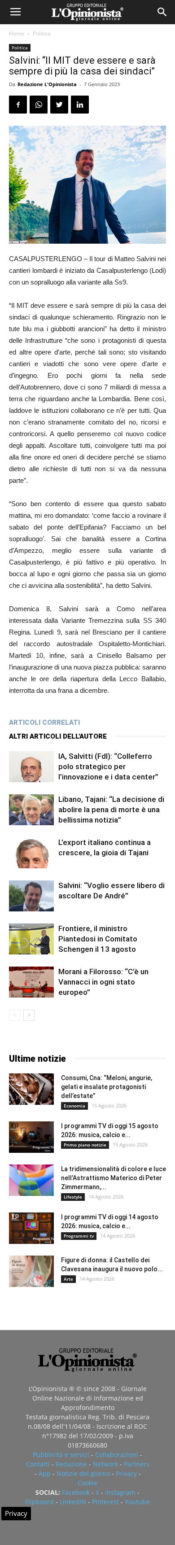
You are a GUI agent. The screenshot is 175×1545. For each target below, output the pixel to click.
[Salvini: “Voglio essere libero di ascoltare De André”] (31, 895)
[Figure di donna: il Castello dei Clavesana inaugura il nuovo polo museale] (31, 1271)
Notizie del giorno (83, 1473)
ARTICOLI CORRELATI (44, 722)
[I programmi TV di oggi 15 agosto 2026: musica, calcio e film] (31, 1137)
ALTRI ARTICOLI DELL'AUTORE (58, 736)
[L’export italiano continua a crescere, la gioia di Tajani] (31, 852)
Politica (42, 33)
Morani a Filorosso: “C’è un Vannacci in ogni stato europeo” (103, 982)
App (45, 1473)
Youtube (137, 1501)
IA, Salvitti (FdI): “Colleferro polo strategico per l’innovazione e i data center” (108, 766)
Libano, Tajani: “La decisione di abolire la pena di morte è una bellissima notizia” (111, 809)
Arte (68, 1279)
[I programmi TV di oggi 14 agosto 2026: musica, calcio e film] (31, 1228)
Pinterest (105, 1501)
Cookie (87, 1483)
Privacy (126, 1473)
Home (16, 33)
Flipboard (39, 1501)
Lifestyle (73, 1197)
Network (105, 1464)
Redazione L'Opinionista (47, 84)
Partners (136, 1464)
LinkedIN (73, 1501)
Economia (74, 1106)
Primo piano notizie (85, 1145)
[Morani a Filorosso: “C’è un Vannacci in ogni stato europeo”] (31, 982)
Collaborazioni (116, 1454)
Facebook (76, 1492)
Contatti (38, 1464)
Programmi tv (79, 1236)
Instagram (120, 1492)
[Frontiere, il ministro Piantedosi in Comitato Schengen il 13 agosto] (31, 938)
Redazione (71, 1464)
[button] (162, 12)
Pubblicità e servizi (61, 1454)
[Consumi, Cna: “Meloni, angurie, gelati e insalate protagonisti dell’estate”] (31, 1089)
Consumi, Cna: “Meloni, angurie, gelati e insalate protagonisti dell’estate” (106, 1086)
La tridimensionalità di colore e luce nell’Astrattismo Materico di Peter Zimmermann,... (113, 1177)
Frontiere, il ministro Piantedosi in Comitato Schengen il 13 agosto (97, 939)
